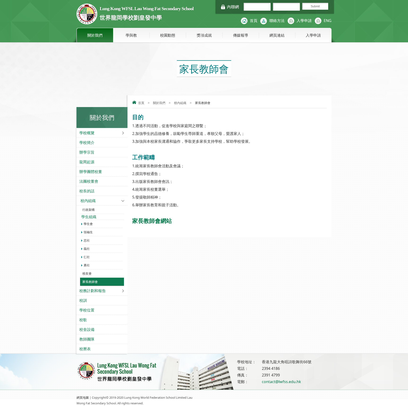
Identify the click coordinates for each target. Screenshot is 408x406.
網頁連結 (277, 35)
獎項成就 (204, 35)
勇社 (87, 265)
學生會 (88, 224)
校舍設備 (86, 329)
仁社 (87, 257)
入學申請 (304, 20)
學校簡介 (86, 142)
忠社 (87, 240)
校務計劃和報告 (92, 290)
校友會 (87, 273)
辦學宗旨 (86, 152)
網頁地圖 (82, 397)
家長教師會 (90, 282)
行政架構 (88, 209)
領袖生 (88, 232)
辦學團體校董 (90, 171)
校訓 (83, 300)
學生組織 (88, 216)
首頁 (253, 20)
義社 (87, 248)
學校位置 (86, 310)
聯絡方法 (277, 20)
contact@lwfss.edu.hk (281, 381)
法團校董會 (88, 181)
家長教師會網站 (152, 221)
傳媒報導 (240, 35)
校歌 (83, 319)
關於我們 (94, 35)
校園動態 (167, 35)
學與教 (131, 35)
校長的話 (86, 191)
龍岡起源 (86, 161)
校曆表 (85, 348)
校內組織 (180, 103)
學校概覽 (86, 132)
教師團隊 (86, 339)
